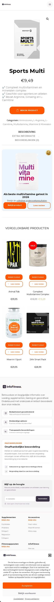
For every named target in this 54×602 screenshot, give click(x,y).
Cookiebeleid (19, 599)
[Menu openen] (49, 4)
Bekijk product (15, 205)
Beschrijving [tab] (27, 132)
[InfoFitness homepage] (6, 4)
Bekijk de (27, 200)
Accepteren (27, 585)
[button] (49, 555)
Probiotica (5, 528)
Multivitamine (20, 124)
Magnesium (6, 534)
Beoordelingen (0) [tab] (27, 140)
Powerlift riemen (34, 528)
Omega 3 (5, 531)
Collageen (5, 538)
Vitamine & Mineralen (40, 124)
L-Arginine (38, 120)
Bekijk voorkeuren (27, 593)
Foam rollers (32, 524)
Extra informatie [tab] (23, 136)
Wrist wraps (32, 531)
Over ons (31, 548)
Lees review (39, 205)
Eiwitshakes (6, 524)
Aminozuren (25, 120)
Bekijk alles (6, 520)
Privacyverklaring (32, 599)
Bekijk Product (29, 110)
